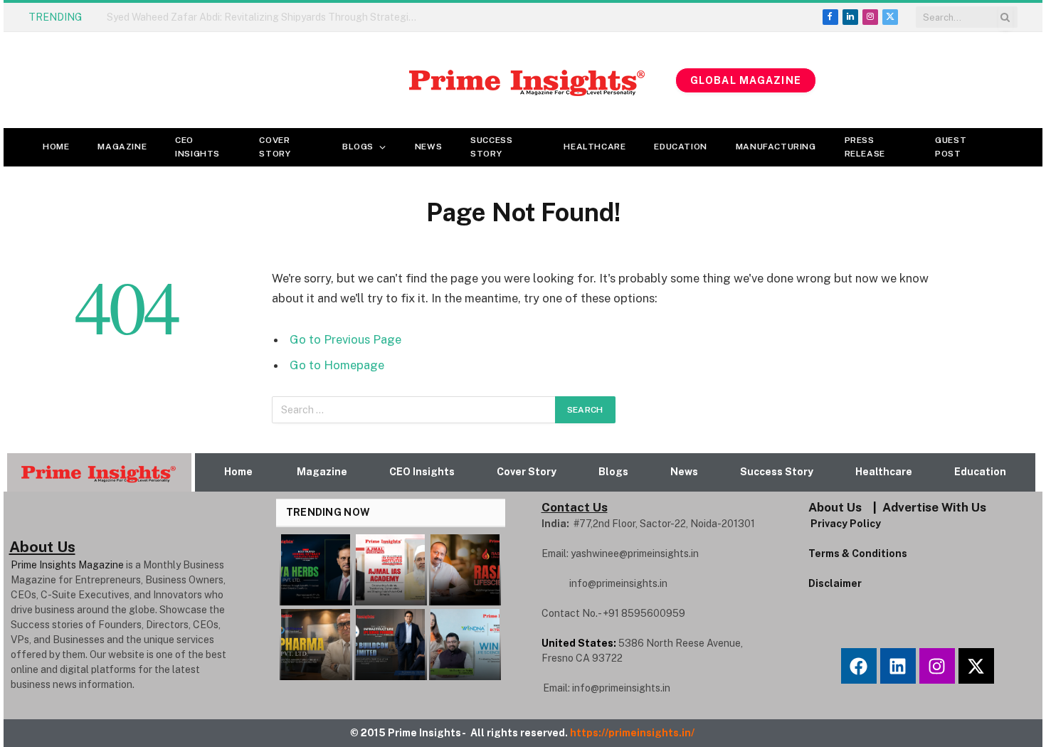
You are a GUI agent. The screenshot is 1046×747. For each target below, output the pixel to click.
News (428, 147)
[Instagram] (937, 666)
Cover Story (274, 147)
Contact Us (575, 507)
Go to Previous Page (345, 339)
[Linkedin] (898, 666)
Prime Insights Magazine (67, 565)
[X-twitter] (976, 666)
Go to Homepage (337, 365)
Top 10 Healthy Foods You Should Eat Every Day (216, 17)
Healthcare (594, 147)
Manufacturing (776, 147)
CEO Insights (197, 147)
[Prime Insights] (340, 80)
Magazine (122, 147)
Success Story (491, 147)
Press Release (865, 147)
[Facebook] (859, 666)
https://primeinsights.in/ (633, 732)
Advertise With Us (934, 507)
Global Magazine (745, 80)
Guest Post (950, 147)
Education (680, 147)
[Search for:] (414, 409)
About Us (835, 507)
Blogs (358, 147)
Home (56, 147)
